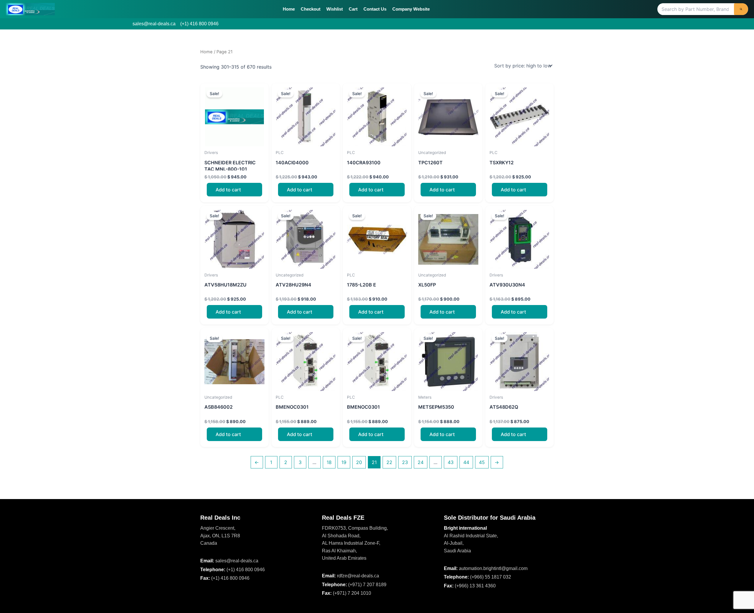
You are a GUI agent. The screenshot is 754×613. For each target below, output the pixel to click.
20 (359, 462)
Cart (353, 8)
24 (421, 462)
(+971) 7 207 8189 (367, 584)
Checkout (310, 8)
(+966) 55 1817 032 (490, 576)
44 (466, 462)
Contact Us (374, 8)
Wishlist (334, 8)
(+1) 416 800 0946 (199, 23)
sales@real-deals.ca (154, 23)
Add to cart (228, 190)
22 (389, 462)
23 (405, 462)
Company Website (411, 8)
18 (329, 462)
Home (289, 8)
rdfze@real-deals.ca (358, 575)
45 (482, 462)
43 (451, 462)
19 (343, 462)
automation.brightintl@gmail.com (493, 568)
